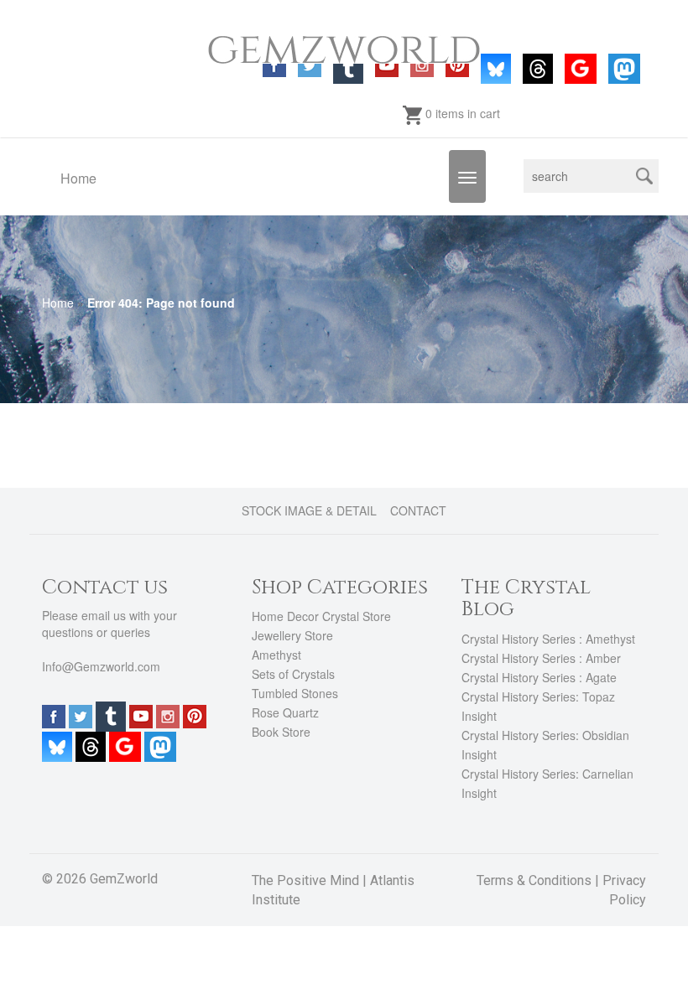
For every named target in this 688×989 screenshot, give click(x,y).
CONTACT (418, 510)
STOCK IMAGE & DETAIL (309, 510)
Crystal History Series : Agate (539, 677)
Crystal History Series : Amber (541, 658)
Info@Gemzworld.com (101, 666)
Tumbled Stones (295, 693)
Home (78, 178)
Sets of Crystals (293, 673)
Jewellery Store (292, 635)
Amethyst (276, 654)
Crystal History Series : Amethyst (548, 638)
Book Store (281, 731)
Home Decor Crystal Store (321, 616)
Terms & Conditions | (539, 880)
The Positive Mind (305, 880)
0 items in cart (461, 113)
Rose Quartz (285, 712)
